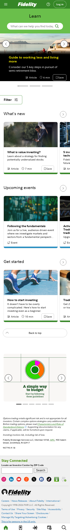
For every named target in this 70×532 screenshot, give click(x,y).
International (53, 500)
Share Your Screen (24, 513)
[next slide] (64, 44)
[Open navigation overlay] (5, 4)
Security (31, 509)
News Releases (19, 500)
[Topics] (35, 527)
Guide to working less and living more (34, 59)
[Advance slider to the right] (63, 114)
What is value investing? (24, 152)
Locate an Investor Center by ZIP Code (22, 465)
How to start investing (22, 300)
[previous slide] (6, 44)
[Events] (49, 527)
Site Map (41, 509)
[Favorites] (20, 527)
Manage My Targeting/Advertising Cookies (23, 517)
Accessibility (54, 509)
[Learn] (6, 527)
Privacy (20, 509)
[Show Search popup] (64, 527)
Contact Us (7, 513)
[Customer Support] (48, 4)
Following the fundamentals (26, 226)
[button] (61, 77)
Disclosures (42, 513)
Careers (5, 500)
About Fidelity (36, 500)
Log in (60, 4)
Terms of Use (8, 509)
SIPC (52, 439)
